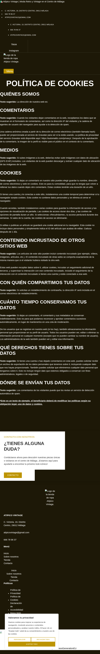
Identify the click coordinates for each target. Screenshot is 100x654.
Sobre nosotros (11, 556)
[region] (32, 631)
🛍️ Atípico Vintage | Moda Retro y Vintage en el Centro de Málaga (32, 1)
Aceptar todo (31, 644)
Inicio (6, 553)
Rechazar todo (43, 639)
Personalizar (19, 639)
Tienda (7, 560)
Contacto (8, 563)
